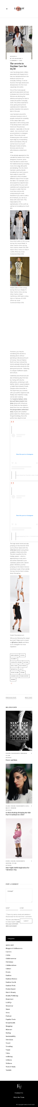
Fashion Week (10, 986)
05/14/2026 (8, 810)
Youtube (8, 1070)
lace (20, 669)
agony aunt (10, 945)
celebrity (14, 658)
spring (22, 672)
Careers (8, 952)
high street (22, 665)
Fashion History (11, 979)
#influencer (15, 655)
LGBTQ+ (9, 1002)
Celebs (8, 806)
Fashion (8, 753)
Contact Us (19, 1093)
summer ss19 (14, 676)
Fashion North (15, 753)
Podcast (8, 1016)
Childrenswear (11, 958)
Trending (13, 808)
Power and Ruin (11, 760)
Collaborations (11, 965)
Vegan (8, 1050)
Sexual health (10, 1023)
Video (8, 1053)
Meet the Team (19, 1097)
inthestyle (14, 669)
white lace (13, 550)
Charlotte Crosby (16, 662)
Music (8, 1009)
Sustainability (11, 1036)
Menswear (24, 753)
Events (8, 861)
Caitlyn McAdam (16, 58)
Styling (8, 755)
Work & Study (11, 1067)
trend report (24, 676)
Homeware (9, 999)
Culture (8, 969)
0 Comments (13, 60)
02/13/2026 (8, 865)
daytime (26, 662)
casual (22, 655)
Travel (8, 1043)
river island (15, 672)
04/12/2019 (13, 56)
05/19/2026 (8, 757)
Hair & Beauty (11, 992)
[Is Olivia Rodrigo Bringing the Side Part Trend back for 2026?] (19, 783)
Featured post (10, 989)
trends (13, 679)
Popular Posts (11, 1019)
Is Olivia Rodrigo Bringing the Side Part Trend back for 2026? (18, 814)
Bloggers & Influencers (14, 948)
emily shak (14, 665)
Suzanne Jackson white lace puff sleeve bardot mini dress (18, 401)
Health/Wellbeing (12, 996)
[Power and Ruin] (19, 731)
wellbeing (9, 1057)
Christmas (9, 962)
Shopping (8, 863)
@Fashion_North (17, 642)
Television (9, 1040)
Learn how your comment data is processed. (13, 924)
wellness (9, 1060)
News (8, 1013)
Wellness (9, 1063)
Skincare (9, 1029)
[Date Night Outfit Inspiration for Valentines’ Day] (19, 838)
